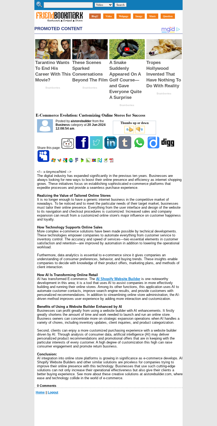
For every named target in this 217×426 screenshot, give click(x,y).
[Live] (53, 161)
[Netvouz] (100, 161)
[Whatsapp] (139, 148)
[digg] (168, 148)
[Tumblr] (125, 148)
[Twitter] (96, 148)
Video (109, 16)
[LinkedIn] (111, 148)
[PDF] (111, 161)
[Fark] (77, 161)
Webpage (123, 16)
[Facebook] (82, 148)
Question (168, 16)
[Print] (105, 161)
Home (40, 392)
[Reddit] (68, 148)
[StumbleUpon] (71, 161)
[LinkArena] (88, 161)
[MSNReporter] (59, 161)
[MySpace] (44, 161)
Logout (53, 392)
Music (152, 16)
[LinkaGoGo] (94, 161)
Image (138, 16)
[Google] (65, 161)
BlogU (95, 16)
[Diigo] (154, 148)
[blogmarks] (82, 161)
